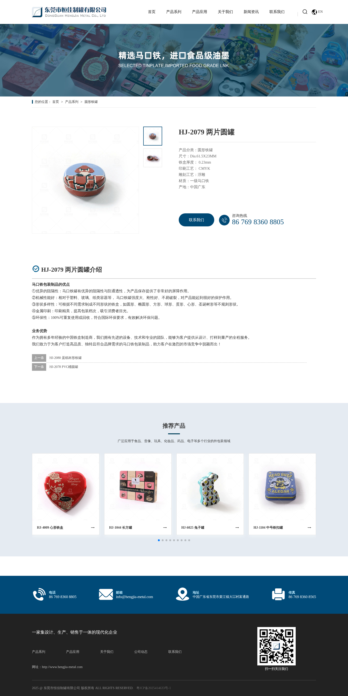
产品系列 (173, 12)
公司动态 (140, 652)
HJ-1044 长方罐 (120, 527)
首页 (152, 12)
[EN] (314, 12)
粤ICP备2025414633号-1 (153, 688)
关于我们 (225, 12)
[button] (159, 540)
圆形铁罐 (91, 102)
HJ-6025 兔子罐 (192, 527)
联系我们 (277, 12)
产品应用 (199, 12)
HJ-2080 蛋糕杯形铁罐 (65, 358)
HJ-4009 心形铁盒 (50, 527)
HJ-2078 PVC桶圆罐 (63, 367)
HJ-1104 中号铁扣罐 (268, 527)
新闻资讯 (251, 12)
